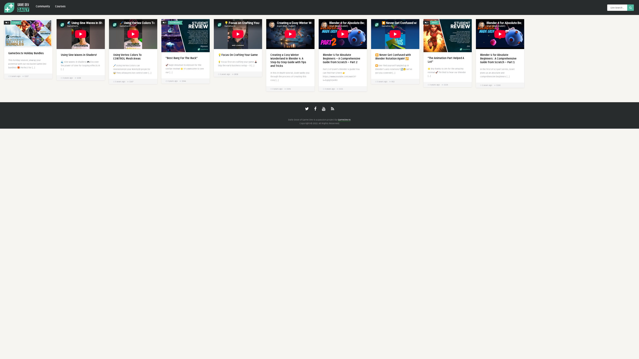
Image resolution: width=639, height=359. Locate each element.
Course (15, 23)
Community (43, 6)
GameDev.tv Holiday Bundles (26, 53)
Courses (60, 6)
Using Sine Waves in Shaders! (79, 55)
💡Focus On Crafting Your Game (238, 55)
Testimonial (175, 23)
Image (434, 23)
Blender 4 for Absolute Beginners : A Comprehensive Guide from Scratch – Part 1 (498, 58)
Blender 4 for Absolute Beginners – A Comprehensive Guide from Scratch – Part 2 (341, 58)
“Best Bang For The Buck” (182, 58)
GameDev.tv (344, 119)
